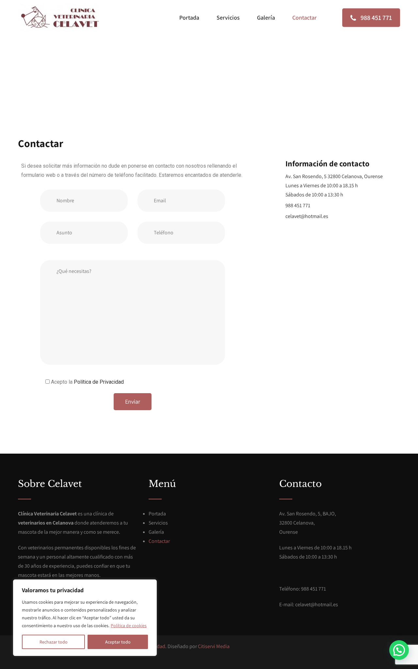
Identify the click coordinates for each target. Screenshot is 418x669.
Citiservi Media (214, 646)
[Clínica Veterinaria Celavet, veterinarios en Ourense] (59, 18)
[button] (399, 650)
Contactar (304, 17)
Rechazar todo (54, 642)
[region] (85, 617)
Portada (189, 17)
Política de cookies (129, 625)
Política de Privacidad (99, 382)
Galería (266, 17)
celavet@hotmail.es (306, 216)
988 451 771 (375, 17)
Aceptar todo (118, 642)
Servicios (228, 17)
